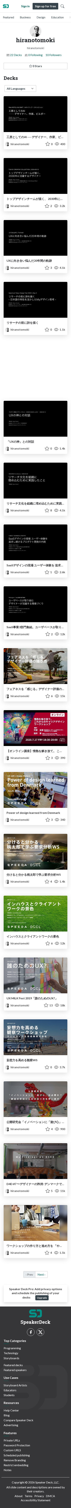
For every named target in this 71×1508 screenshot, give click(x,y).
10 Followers (54, 55)
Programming (12, 1348)
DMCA (50, 1496)
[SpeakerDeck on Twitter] (40, 1332)
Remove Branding (15, 1460)
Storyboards (11, 1358)
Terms (28, 1496)
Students (9, 1395)
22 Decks (16, 55)
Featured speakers (15, 1370)
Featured (8, 17)
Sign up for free (45, 6)
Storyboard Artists (15, 1385)
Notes (7, 1470)
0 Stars (37, 66)
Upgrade (42, 1297)
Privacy (39, 1496)
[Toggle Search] (62, 6)
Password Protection (17, 1445)
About (19, 1496)
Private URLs (12, 1440)
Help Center (11, 1410)
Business (25, 17)
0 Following (35, 55)
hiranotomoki (19, 144)
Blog (7, 1415)
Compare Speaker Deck (18, 1420)
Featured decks (13, 1365)
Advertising (11, 1425)
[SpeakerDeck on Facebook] (31, 1332)
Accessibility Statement (35, 1500)
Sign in (25, 6)
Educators (10, 1390)
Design (41, 17)
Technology (11, 1353)
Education (57, 17)
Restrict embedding (16, 1465)
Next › (41, 1274)
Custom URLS (12, 1450)
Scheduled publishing (17, 1455)
